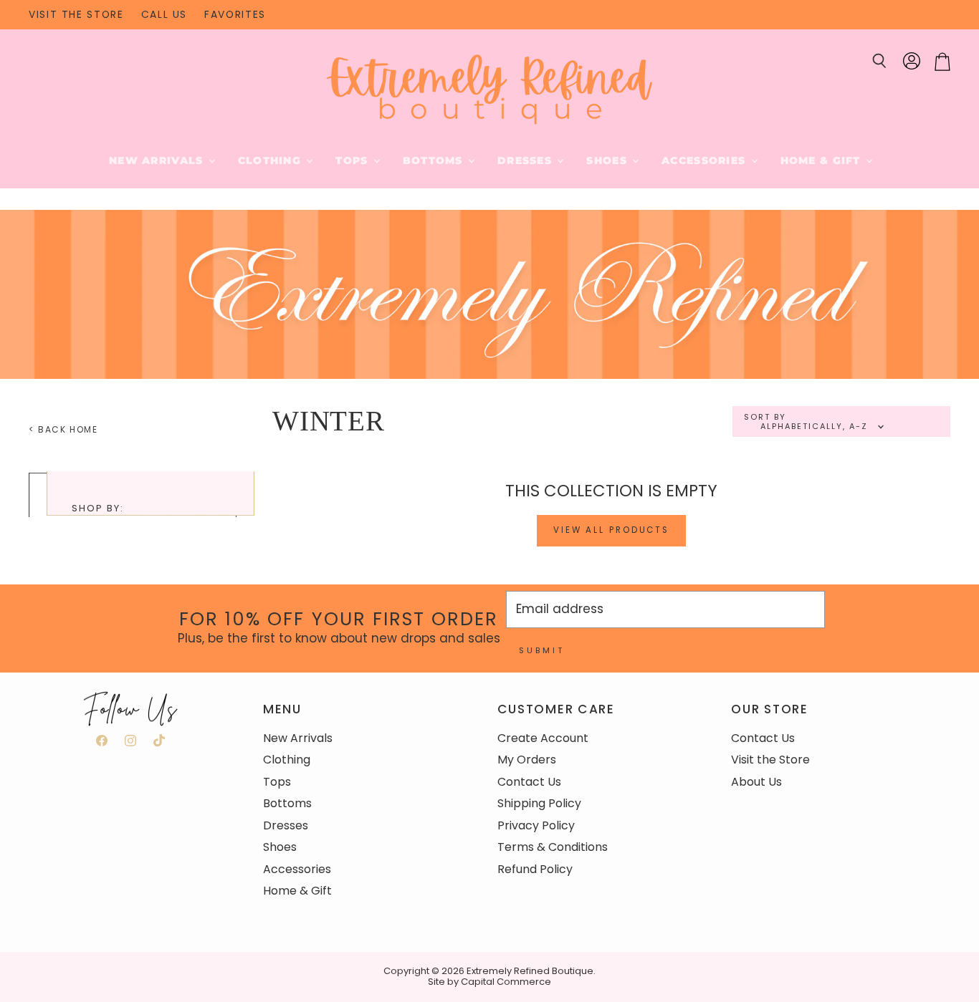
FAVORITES (235, 15)
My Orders (526, 759)
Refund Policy (535, 869)
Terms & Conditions (552, 847)
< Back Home (63, 430)
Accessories (705, 160)
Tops (353, 160)
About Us (756, 782)
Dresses (526, 160)
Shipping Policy (539, 803)
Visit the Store (770, 759)
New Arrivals (158, 160)
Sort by (765, 417)
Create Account (542, 738)
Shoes (608, 160)
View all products (611, 530)
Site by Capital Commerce (489, 981)
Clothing (271, 160)
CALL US (164, 15)
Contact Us (529, 782)
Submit (542, 650)
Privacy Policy (536, 825)
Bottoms (435, 160)
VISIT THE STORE (76, 15)
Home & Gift (822, 160)
